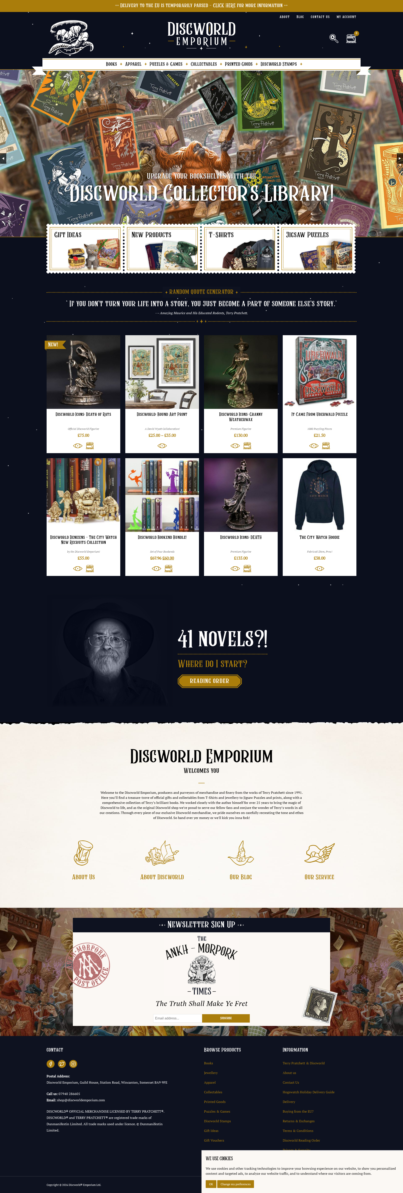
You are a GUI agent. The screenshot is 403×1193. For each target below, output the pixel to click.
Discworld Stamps (279, 64)
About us (289, 1072)
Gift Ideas (211, 1130)
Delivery (289, 1101)
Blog (300, 17)
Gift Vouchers (214, 1140)
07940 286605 (69, 1093)
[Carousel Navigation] (201, 158)
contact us (320, 17)
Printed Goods (239, 64)
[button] (88, 445)
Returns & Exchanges (299, 1121)
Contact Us (291, 1082)
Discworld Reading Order (301, 1140)
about (285, 17)
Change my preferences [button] (236, 1184)
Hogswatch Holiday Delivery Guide (309, 1092)
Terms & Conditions (298, 1130)
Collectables (204, 64)
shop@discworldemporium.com (81, 1100)
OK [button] (211, 1184)
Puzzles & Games (166, 64)
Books (111, 64)
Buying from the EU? (298, 1111)
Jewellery (211, 1072)
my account (346, 17)
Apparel (133, 64)
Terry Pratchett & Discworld (304, 1063)
